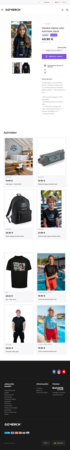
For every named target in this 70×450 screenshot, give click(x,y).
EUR (63, 2)
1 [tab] (20, 54)
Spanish (60, 443)
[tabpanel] (21, 40)
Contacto (47, 2)
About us (39, 390)
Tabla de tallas (61, 47)
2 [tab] (22, 54)
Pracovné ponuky (41, 392)
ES (58, 2)
